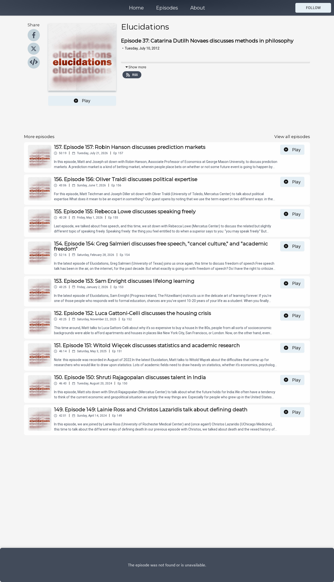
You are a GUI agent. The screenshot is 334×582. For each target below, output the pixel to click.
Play (86, 100)
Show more (137, 67)
